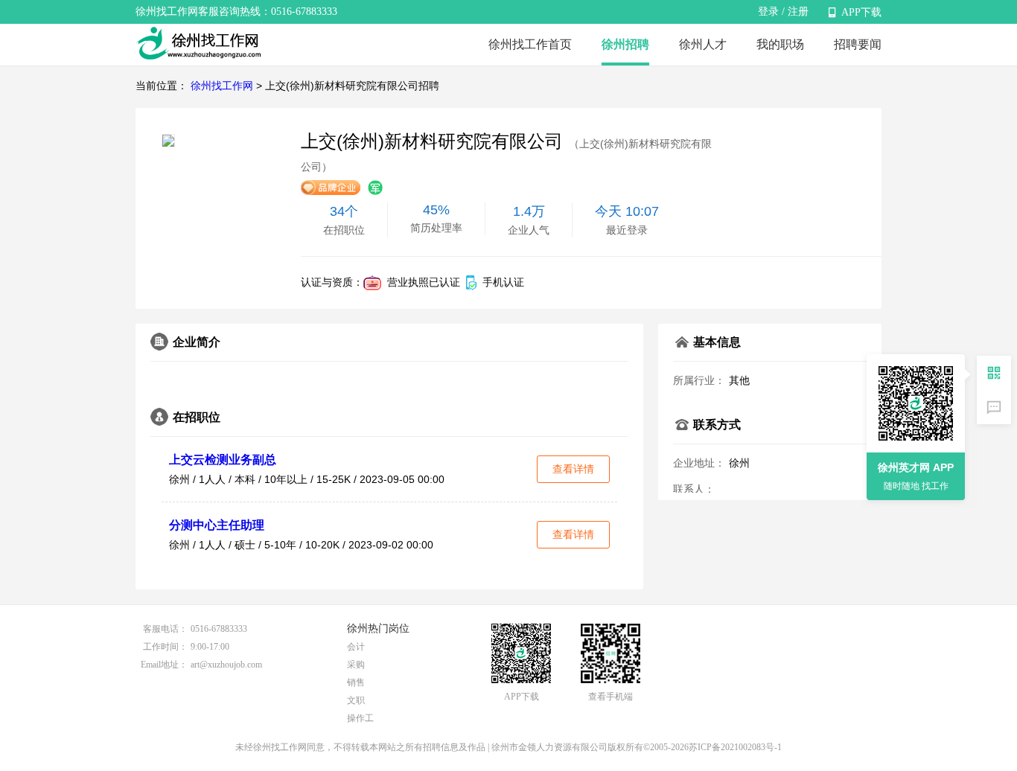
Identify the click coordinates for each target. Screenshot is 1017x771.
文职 (356, 700)
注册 (798, 11)
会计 (356, 647)
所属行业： (699, 380)
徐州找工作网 (222, 86)
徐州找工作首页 (530, 44)
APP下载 (861, 12)
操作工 (360, 718)
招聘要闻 (857, 44)
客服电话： (165, 629)
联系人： (694, 489)
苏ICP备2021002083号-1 (735, 747)
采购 (356, 664)
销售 (356, 682)
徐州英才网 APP (916, 467)
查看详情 (573, 469)
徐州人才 (703, 44)
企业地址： (699, 463)
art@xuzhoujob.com (226, 664)
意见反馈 (994, 407)
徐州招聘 (625, 44)
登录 (768, 11)
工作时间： (165, 647)
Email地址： (164, 664)
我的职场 (780, 44)
